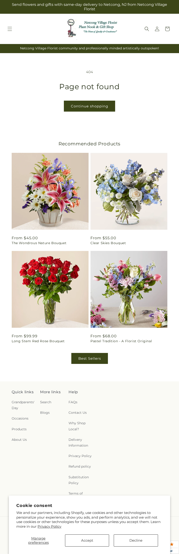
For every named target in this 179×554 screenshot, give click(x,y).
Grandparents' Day (23, 405)
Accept (87, 540)
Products (19, 429)
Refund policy (80, 466)
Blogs (45, 412)
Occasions (20, 418)
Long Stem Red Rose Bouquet (38, 341)
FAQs (73, 402)
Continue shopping (89, 106)
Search (45, 402)
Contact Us (78, 412)
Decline (135, 540)
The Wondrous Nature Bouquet (39, 243)
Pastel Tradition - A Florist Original (121, 341)
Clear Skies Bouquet (108, 243)
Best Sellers (89, 358)
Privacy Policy (49, 526)
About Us (19, 440)
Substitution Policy (79, 480)
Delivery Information (78, 443)
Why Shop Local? (77, 426)
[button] (10, 29)
